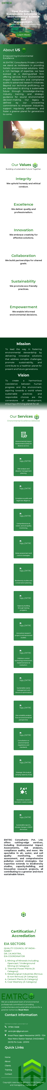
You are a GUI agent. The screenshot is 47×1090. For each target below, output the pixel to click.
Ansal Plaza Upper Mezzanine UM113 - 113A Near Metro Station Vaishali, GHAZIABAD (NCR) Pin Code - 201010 (26, 1038)
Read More (23, 1010)
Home (7, 1057)
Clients (8, 1066)
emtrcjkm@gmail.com (18, 1031)
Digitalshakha (31, 1085)
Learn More (23, 34)
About (7, 1061)
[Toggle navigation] (43, 3)
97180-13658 (13, 1027)
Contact (8, 1074)
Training (8, 1070)
